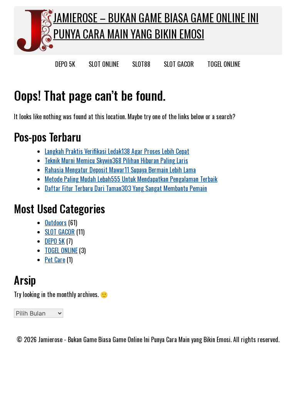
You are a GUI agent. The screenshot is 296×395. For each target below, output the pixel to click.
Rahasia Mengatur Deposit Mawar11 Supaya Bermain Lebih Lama (120, 169)
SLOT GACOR (179, 64)
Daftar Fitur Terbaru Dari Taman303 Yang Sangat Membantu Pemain (126, 188)
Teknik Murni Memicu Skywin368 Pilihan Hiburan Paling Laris (116, 160)
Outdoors (56, 222)
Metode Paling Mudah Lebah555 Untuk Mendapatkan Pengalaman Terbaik (131, 179)
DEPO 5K (65, 64)
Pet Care (55, 259)
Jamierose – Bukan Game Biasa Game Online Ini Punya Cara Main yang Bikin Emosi (156, 26)
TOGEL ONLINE (223, 64)
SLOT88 (141, 64)
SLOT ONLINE (104, 64)
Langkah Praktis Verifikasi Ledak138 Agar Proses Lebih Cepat (117, 151)
